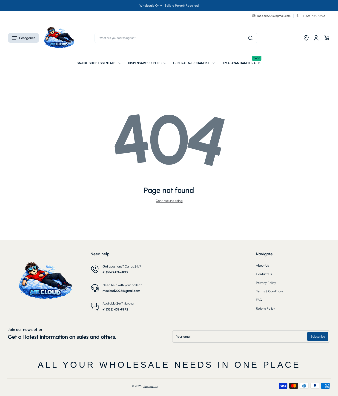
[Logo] (59, 38)
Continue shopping (169, 201)
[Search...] (250, 38)
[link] (101, 63)
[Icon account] (316, 38)
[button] (23, 38)
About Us (262, 265)
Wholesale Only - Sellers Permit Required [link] (169, 5)
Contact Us (264, 274)
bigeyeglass (150, 386)
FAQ (259, 300)
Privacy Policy (266, 283)
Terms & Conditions (270, 291)
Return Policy (265, 308)
